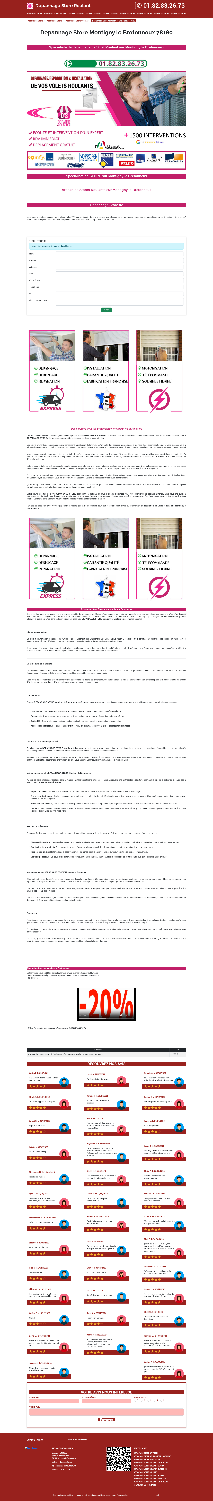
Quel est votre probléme (39, 300)
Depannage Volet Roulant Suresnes (150, 1469)
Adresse (33, 267)
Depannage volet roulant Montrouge (151, 1482)
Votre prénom (89, 1398)
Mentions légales (35, 1440)
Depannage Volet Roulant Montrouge (151, 1463)
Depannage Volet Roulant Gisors (149, 1475)
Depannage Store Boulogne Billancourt (152, 1456)
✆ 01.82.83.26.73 (161, 5)
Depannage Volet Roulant (55, 14)
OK (157, 1495)
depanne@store (66, 1462)
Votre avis (34, 1407)
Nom (31, 254)
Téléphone (34, 287)
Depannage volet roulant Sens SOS (150, 1479)
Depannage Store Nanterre (146, 1453)
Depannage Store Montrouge (147, 1459)
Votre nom (34, 1398)
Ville (31, 274)
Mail (31, 294)
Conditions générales (77, 1440)
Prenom (32, 260)
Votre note (140, 1398)
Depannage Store (34, 14)
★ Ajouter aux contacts (145, 1485)
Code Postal (34, 280)
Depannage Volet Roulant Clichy (149, 1466)
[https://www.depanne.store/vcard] (118, 1459)
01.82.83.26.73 (70, 1466)
